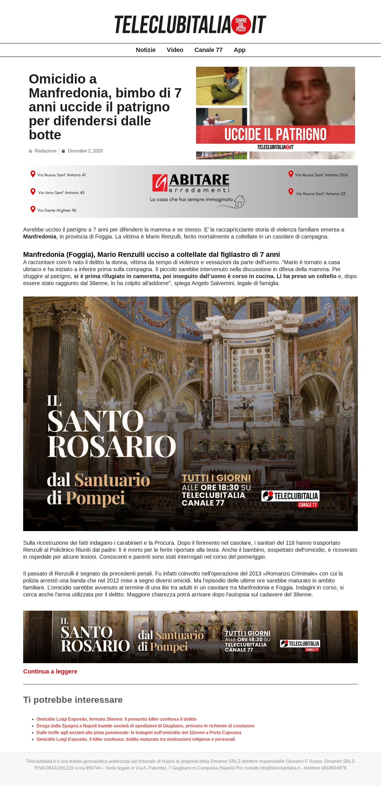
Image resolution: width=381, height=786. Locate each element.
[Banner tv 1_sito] (190, 413)
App (239, 49)
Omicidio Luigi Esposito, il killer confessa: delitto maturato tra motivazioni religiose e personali (136, 739)
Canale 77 (208, 49)
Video (175, 49)
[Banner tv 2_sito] (190, 636)
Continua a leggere (50, 671)
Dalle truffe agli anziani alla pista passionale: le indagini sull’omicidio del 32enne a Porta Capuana (139, 732)
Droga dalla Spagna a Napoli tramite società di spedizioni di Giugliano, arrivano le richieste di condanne (146, 725)
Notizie (146, 49)
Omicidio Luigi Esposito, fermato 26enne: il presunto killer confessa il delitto (117, 719)
